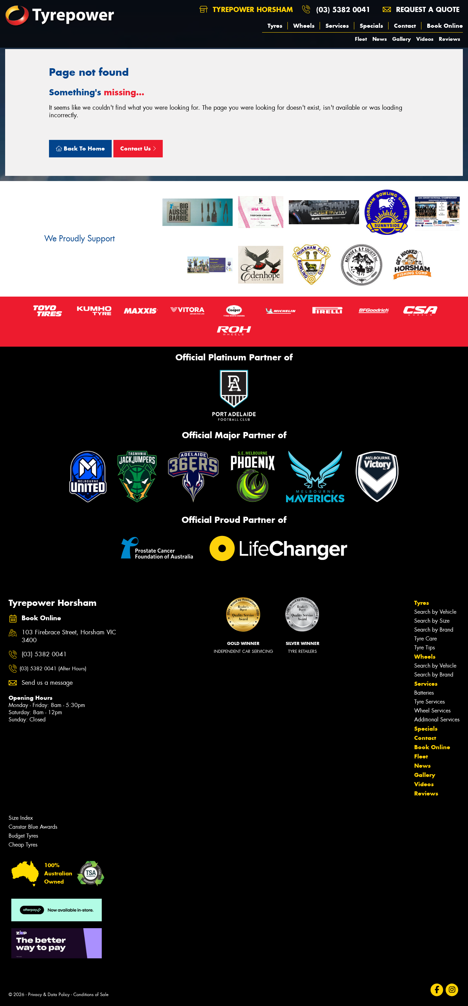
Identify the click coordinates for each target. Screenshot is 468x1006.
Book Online (445, 25)
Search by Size (431, 620)
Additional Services (436, 719)
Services (337, 25)
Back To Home (83, 148)
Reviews (449, 39)
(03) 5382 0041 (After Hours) (53, 668)
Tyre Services (429, 701)
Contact (405, 25)
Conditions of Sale (91, 994)
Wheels (304, 25)
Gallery (401, 39)
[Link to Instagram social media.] (452, 990)
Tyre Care (425, 638)
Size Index (21, 818)
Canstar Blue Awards (33, 826)
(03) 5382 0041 (343, 9)
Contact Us (136, 148)
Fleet (361, 39)
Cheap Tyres (23, 844)
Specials (371, 25)
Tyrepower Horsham (251, 9)
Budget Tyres (23, 835)
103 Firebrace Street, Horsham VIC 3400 (69, 636)
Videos (424, 39)
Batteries (424, 692)
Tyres (275, 25)
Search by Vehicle (435, 611)
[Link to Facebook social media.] (437, 990)
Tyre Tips (424, 647)
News (379, 39)
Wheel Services (432, 710)
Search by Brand (433, 629)
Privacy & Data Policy (49, 994)
